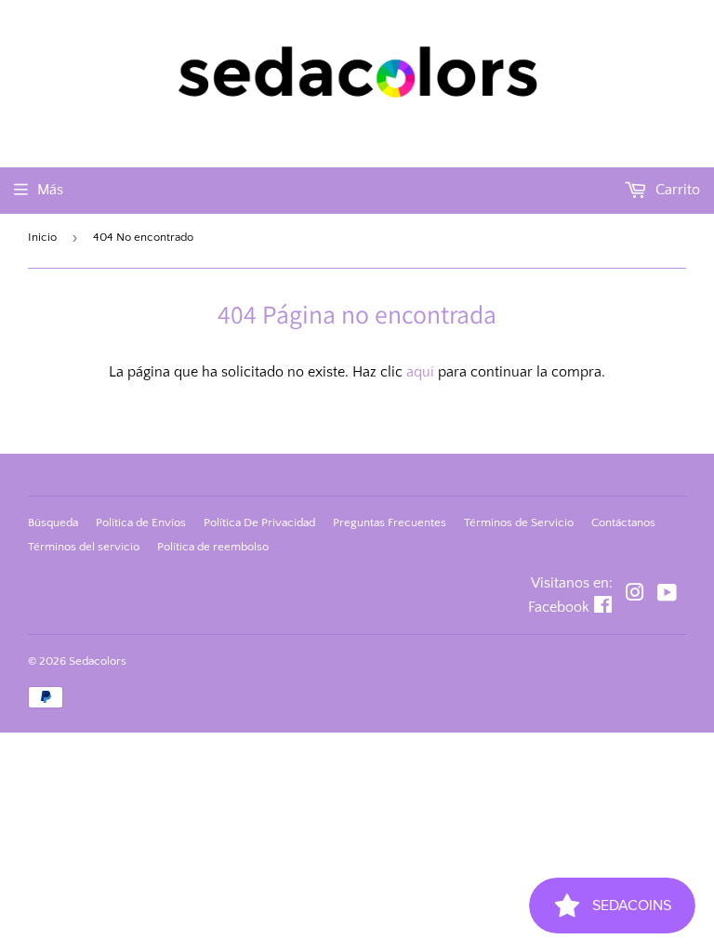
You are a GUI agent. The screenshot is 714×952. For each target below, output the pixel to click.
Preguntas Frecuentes (389, 522)
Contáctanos (623, 522)
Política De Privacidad (259, 522)
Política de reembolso (213, 546)
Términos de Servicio (519, 522)
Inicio (42, 237)
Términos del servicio (83, 546)
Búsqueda (53, 522)
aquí (420, 372)
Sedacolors (97, 661)
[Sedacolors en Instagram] (635, 595)
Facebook (558, 607)
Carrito (676, 189)
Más (50, 189)
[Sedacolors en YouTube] (667, 595)
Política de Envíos (141, 522)
